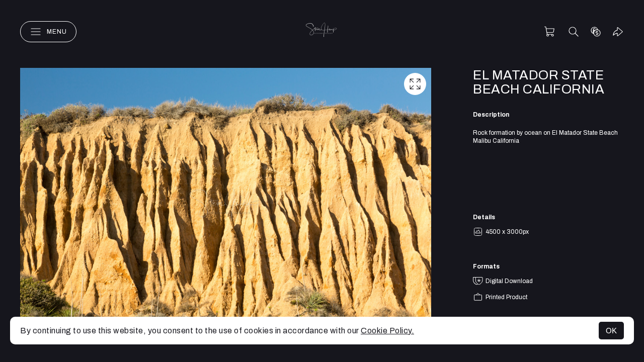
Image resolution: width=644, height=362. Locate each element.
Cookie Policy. (387, 330)
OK (611, 330)
